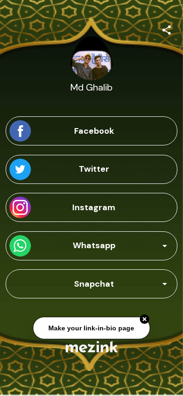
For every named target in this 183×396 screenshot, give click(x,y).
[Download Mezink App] (92, 346)
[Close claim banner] (144, 318)
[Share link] (166, 28)
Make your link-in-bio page (92, 327)
